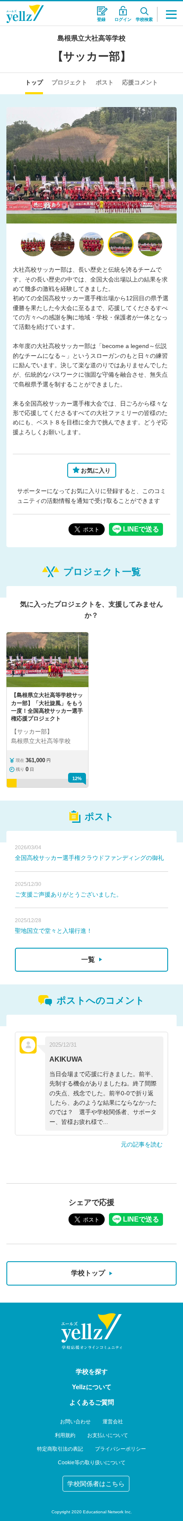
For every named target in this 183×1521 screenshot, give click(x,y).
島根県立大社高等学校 (91, 38)
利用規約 (65, 1435)
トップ (34, 82)
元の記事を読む (142, 1144)
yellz (91, 1331)
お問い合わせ (75, 1422)
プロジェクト (69, 82)
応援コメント (140, 82)
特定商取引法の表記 (60, 1449)
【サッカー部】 (91, 56)
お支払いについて (107, 1435)
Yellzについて (92, 1386)
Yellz (25, 14)
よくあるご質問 (91, 1402)
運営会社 (113, 1422)
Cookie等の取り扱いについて (92, 1463)
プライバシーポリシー (120, 1449)
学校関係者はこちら (96, 1483)
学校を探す (92, 1371)
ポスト (105, 82)
